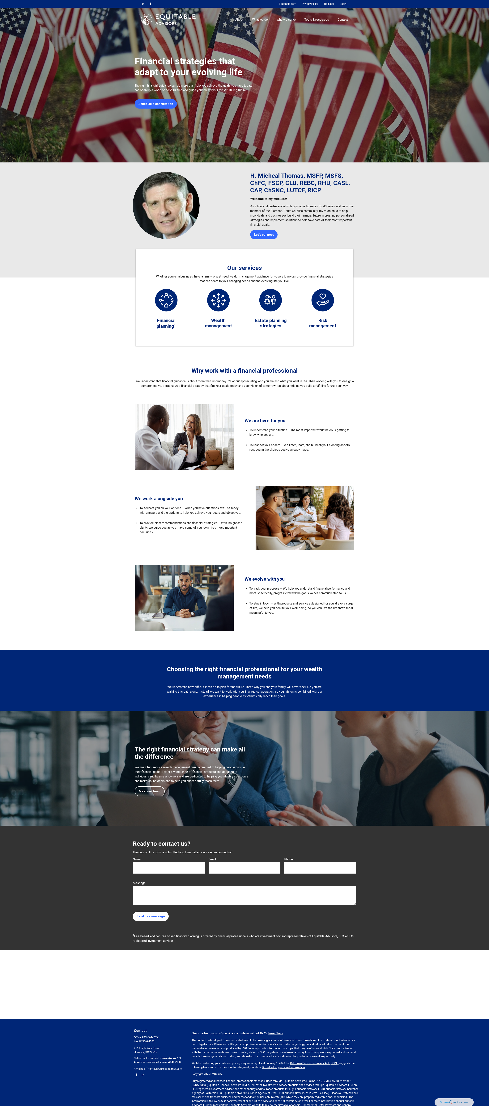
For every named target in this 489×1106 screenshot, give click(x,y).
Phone (288, 859)
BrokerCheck (275, 1033)
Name (137, 859)
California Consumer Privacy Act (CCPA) (314, 1063)
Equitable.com (287, 3)
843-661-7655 (150, 1037)
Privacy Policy (310, 3)
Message (139, 883)
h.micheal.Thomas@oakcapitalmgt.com (158, 1068)
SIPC (203, 1085)
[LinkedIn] (143, 4)
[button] (239, 19)
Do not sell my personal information (283, 1067)
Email (212, 859)
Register (329, 3)
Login (343, 3)
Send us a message (151, 916)
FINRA (195, 1085)
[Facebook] (150, 4)
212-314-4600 (329, 1080)
